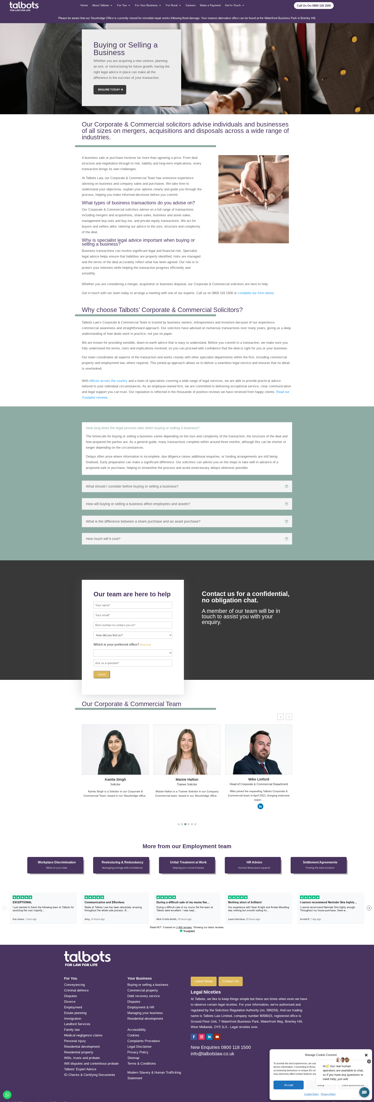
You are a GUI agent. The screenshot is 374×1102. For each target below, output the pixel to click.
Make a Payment (210, 5)
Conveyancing (74, 985)
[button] (179, 824)
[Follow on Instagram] (201, 1037)
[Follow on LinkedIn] (209, 1037)
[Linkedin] (260, 806)
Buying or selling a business (147, 985)
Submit (102, 674)
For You (122, 5)
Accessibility (136, 1030)
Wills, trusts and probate (82, 1058)
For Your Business (146, 5)
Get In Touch (233, 5)
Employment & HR (140, 1007)
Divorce (69, 1002)
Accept (288, 1085)
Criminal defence (76, 990)
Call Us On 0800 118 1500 (314, 5)
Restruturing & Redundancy (122, 862)
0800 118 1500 (236, 1047)
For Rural (171, 5)
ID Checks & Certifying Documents (89, 1075)
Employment (73, 1007)
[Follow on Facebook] (194, 1037)
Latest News (204, 981)
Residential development (82, 1046)
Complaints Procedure (143, 1041)
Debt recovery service (143, 996)
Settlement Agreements (320, 862)
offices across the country (108, 381)
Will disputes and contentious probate (91, 1063)
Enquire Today (109, 89)
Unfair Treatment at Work (188, 862)
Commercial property (142, 990)
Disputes (70, 996)
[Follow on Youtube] (217, 1037)
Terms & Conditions (141, 1063)
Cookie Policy (311, 1094)
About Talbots (100, 5)
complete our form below (255, 293)
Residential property (78, 1052)
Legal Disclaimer (139, 1046)
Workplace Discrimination (57, 862)
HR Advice (254, 862)
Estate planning (89, 1013)
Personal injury (75, 1041)
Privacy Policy (328, 1094)
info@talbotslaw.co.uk (212, 1053)
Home (84, 5)
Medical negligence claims (83, 1035)
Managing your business (145, 1013)
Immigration (72, 1018)
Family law (72, 1030)
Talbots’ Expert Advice (80, 1069)
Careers (191, 5)
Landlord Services (77, 1024)
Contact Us (230, 981)
